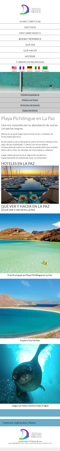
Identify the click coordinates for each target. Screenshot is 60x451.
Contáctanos (23, 441)
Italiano (37, 71)
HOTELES (30, 56)
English (14, 71)
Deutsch (29, 71)
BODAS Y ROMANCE (30, 38)
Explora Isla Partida (30, 340)
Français (22, 71)
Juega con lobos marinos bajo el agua (30, 405)
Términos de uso (35, 441)
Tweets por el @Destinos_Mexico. (19, 422)
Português (45, 71)
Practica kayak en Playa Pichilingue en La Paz (30, 275)
